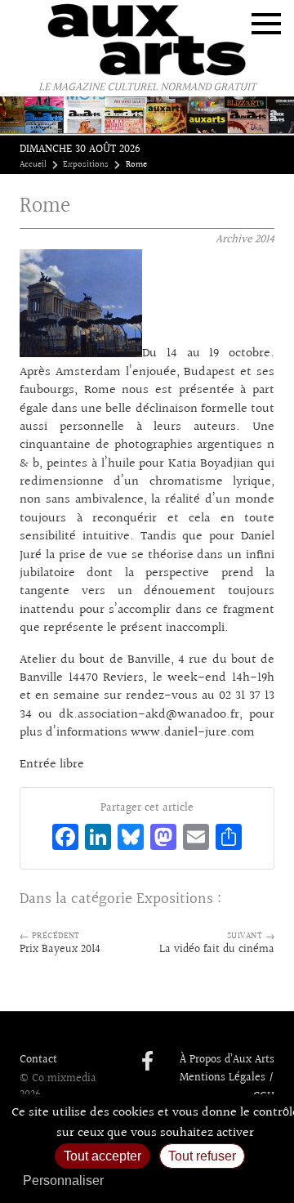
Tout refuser (202, 1156)
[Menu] (266, 23)
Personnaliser (63, 1180)
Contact (38, 1060)
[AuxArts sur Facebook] (147, 1062)
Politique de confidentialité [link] (200, 1180)
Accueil (33, 165)
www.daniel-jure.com (193, 732)
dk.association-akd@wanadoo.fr (149, 714)
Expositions (86, 165)
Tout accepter (102, 1156)
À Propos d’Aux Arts (227, 1060)
